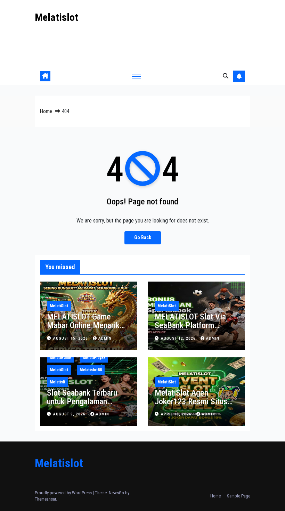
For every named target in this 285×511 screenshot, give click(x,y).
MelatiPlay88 (94, 357)
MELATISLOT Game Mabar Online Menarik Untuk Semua (83, 325)
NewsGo (116, 492)
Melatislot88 (91, 369)
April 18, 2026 (177, 414)
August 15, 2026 (71, 338)
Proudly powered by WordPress (64, 492)
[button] (225, 76)
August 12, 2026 (179, 338)
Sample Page (238, 495)
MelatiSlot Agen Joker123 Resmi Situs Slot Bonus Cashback (191, 401)
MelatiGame (60, 357)
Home (46, 111)
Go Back (142, 238)
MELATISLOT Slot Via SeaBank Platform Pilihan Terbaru (190, 325)
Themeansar (45, 499)
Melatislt (57, 382)
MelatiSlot (59, 305)
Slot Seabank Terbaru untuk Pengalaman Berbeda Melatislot (82, 401)
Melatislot (56, 17)
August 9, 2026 (70, 414)
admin (105, 338)
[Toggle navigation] (136, 76)
